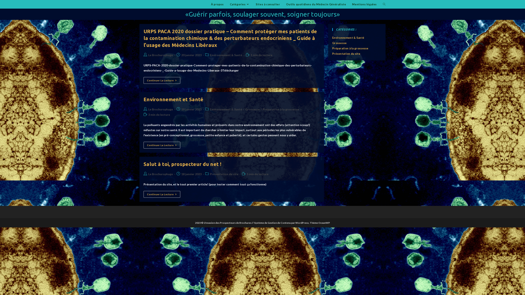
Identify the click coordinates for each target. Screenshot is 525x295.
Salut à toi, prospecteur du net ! (182, 164)
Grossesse (252, 109)
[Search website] (384, 4)
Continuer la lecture (163, 81)
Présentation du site (224, 174)
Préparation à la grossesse (281, 109)
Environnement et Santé (173, 99)
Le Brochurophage (160, 55)
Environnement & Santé (226, 55)
